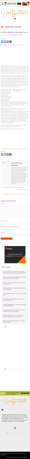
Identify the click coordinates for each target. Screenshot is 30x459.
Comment (3, 203)
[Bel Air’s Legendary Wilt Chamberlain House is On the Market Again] (15, 305)
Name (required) (5, 220)
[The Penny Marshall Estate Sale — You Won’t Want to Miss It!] (15, 321)
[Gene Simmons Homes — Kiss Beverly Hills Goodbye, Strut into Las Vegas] (15, 310)
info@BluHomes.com (6, 106)
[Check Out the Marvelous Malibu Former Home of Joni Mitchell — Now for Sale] (15, 278)
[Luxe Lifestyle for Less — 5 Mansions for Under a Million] (15, 294)
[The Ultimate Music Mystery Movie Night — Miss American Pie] (15, 299)
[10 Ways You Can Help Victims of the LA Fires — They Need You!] (15, 283)
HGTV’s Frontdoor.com (15, 126)
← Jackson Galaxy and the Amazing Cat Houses (12, 187)
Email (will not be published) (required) (10, 226)
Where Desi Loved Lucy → (22, 189)
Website (3, 232)
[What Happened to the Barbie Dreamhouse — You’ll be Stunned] (15, 289)
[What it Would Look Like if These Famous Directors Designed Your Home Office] (15, 316)
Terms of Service (18, 457)
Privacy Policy (9, 457)
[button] (10, 428)
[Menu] (15, 19)
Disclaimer (25, 457)
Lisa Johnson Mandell (6, 35)
